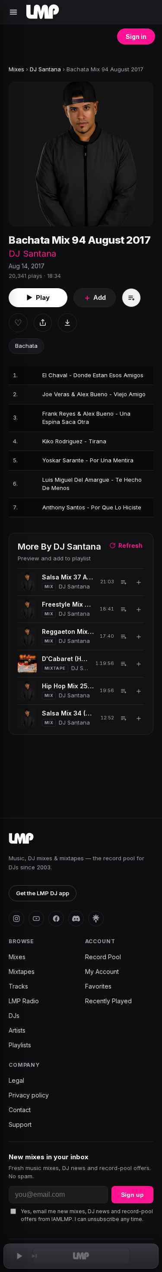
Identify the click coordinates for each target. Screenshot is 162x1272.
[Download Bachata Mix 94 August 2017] (67, 322)
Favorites (98, 986)
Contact (20, 1109)
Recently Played (108, 1001)
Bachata (26, 345)
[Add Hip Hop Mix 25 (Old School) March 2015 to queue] (123, 691)
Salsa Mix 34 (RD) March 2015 (68, 713)
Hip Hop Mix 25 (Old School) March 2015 (68, 686)
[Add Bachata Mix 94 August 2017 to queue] (131, 297)
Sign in (136, 36)
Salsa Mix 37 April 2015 (68, 577)
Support (20, 1124)
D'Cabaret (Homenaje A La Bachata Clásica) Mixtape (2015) (65, 658)
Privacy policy (29, 1095)
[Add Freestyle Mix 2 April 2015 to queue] (123, 609)
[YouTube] (36, 918)
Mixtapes (22, 971)
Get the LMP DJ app (42, 893)
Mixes (16, 69)
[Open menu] (13, 12)
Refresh (130, 545)
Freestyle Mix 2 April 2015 (68, 604)
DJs (14, 1015)
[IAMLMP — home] (42, 12)
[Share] (43, 323)
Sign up (132, 1194)
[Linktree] (96, 918)
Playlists (20, 1045)
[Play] (19, 1256)
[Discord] (76, 918)
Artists (17, 1030)
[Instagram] (16, 918)
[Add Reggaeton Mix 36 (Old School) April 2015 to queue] (123, 636)
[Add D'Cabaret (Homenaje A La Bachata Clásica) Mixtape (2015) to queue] (123, 663)
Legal (16, 1080)
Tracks (18, 986)
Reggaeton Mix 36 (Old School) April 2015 (68, 631)
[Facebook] (56, 918)
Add (94, 297)
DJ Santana (45, 69)
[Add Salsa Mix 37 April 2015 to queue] (123, 582)
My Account (102, 971)
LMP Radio (24, 1001)
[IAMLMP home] (21, 838)
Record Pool (103, 956)
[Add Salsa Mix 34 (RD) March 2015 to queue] (123, 718)
